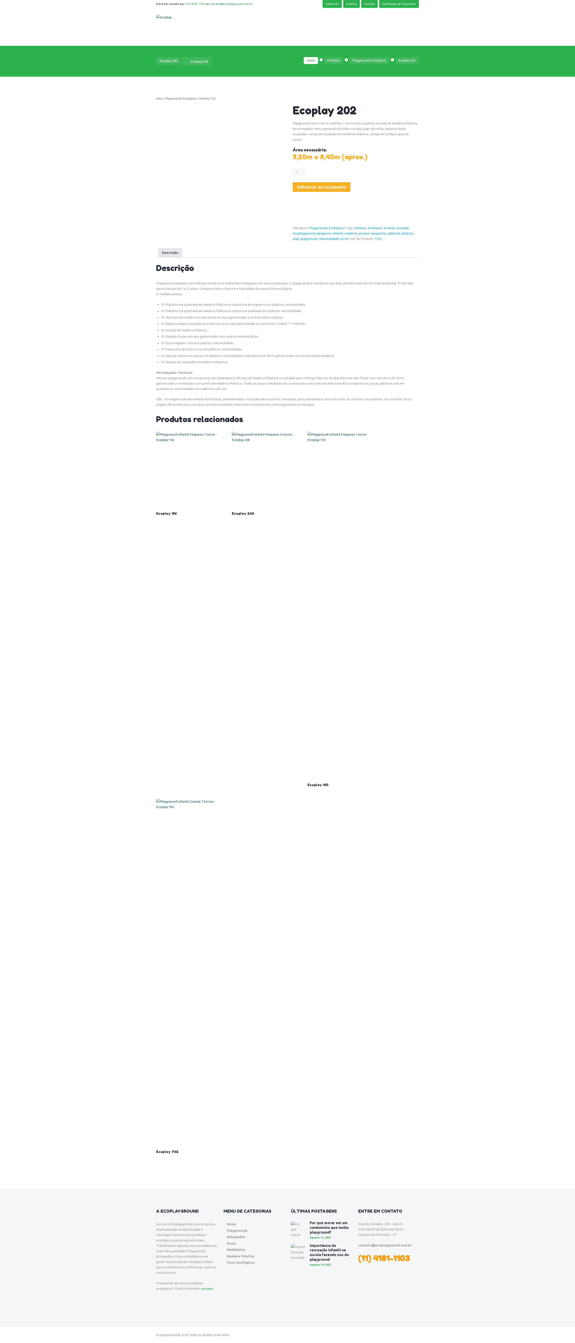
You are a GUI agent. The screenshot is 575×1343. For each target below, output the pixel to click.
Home (311, 60)
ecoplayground (304, 233)
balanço (360, 228)
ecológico (375, 228)
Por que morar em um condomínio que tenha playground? (329, 1227)
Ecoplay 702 (167, 1152)
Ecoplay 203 (199, 61)
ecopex (389, 228)
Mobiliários (236, 1250)
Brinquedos (236, 1237)
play (296, 239)
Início (159, 98)
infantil (337, 233)
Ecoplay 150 (317, 785)
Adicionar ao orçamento (321, 186)
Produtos (333, 60)
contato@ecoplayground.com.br (231, 3)
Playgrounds (237, 1230)
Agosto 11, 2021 (320, 1237)
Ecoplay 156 (166, 513)
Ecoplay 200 (168, 61)
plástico (407, 233)
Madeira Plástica (240, 1256)
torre (344, 239)
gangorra (324, 233)
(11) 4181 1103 (195, 3)
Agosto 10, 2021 (320, 1264)
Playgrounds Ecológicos (369, 60)
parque (364, 233)
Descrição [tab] (170, 253)
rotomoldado (329, 239)
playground (308, 239)
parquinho (379, 233)
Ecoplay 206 (243, 513)
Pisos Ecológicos (241, 1262)
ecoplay (403, 228)
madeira (351, 233)
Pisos (231, 1243)
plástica (394, 233)
